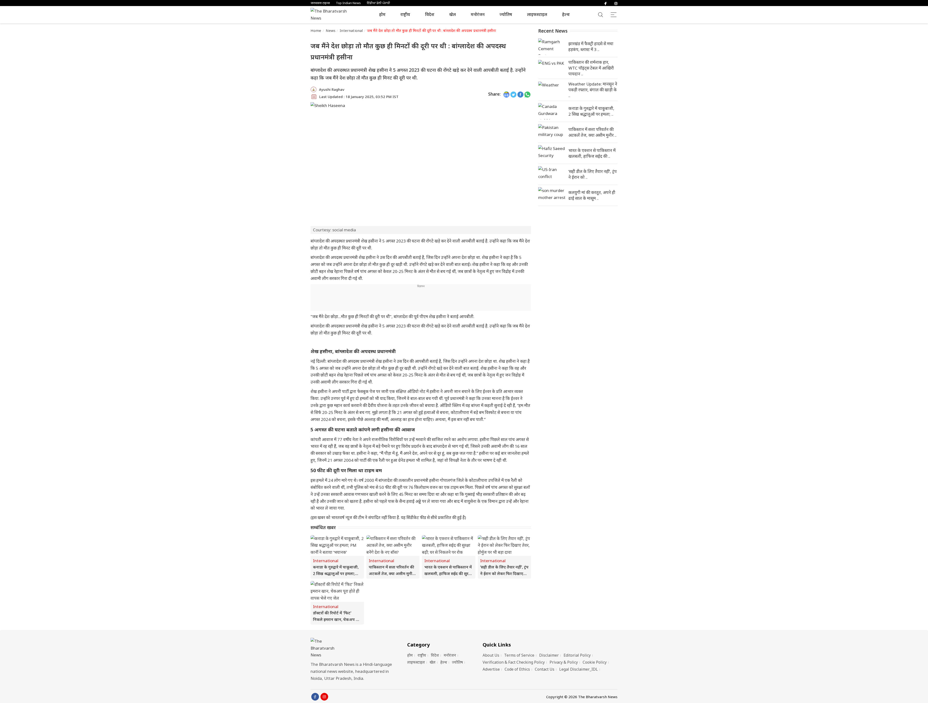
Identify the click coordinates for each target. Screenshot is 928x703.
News (331, 30)
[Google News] (506, 94)
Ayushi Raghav (331, 89)
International (351, 30)
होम (382, 14)
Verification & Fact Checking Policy (514, 662)
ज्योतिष (506, 14)
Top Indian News (348, 3)
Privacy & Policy (564, 662)
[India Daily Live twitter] (513, 94)
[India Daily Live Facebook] (520, 94)
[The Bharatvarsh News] (331, 15)
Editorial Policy (577, 655)
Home (316, 30)
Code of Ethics (517, 669)
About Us (491, 655)
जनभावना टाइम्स (320, 3)
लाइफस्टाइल (537, 14)
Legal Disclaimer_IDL (578, 669)
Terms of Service (519, 655)
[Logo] (353, 648)
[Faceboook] (315, 697)
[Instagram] (615, 3)
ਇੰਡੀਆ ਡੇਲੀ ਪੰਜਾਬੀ (378, 3)
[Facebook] (605, 3)
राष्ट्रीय (405, 14)
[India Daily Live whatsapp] (527, 94)
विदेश (429, 14)
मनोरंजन (478, 14)
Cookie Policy (595, 662)
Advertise (491, 669)
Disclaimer (549, 655)
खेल (452, 14)
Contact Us (544, 669)
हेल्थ (566, 14)
